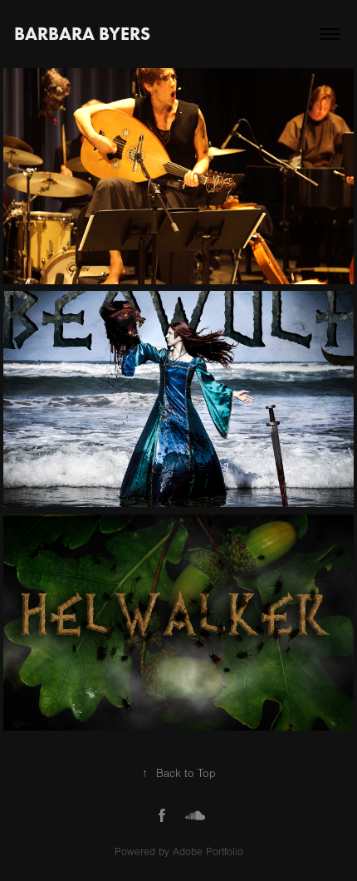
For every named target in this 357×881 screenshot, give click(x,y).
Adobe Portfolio (208, 852)
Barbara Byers (82, 33)
